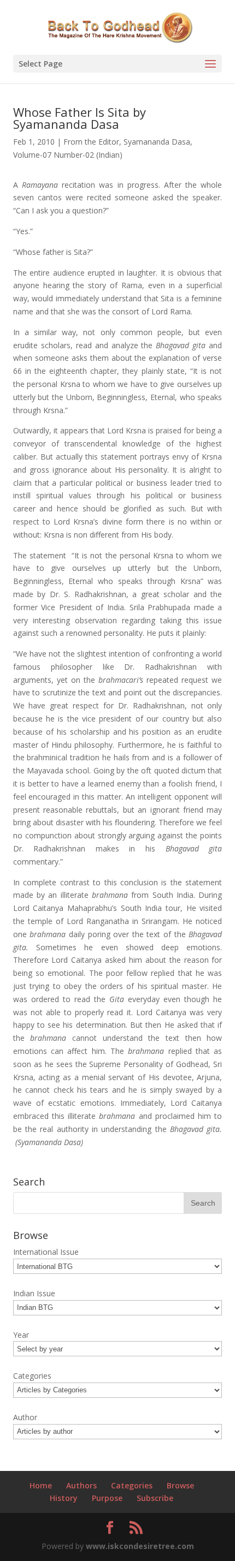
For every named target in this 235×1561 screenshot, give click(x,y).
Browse (180, 1485)
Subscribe (155, 1498)
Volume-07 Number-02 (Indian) (67, 155)
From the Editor (91, 141)
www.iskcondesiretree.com (140, 1546)
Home (41, 1485)
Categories (131, 1485)
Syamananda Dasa (157, 141)
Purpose (107, 1498)
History (64, 1498)
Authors (81, 1485)
